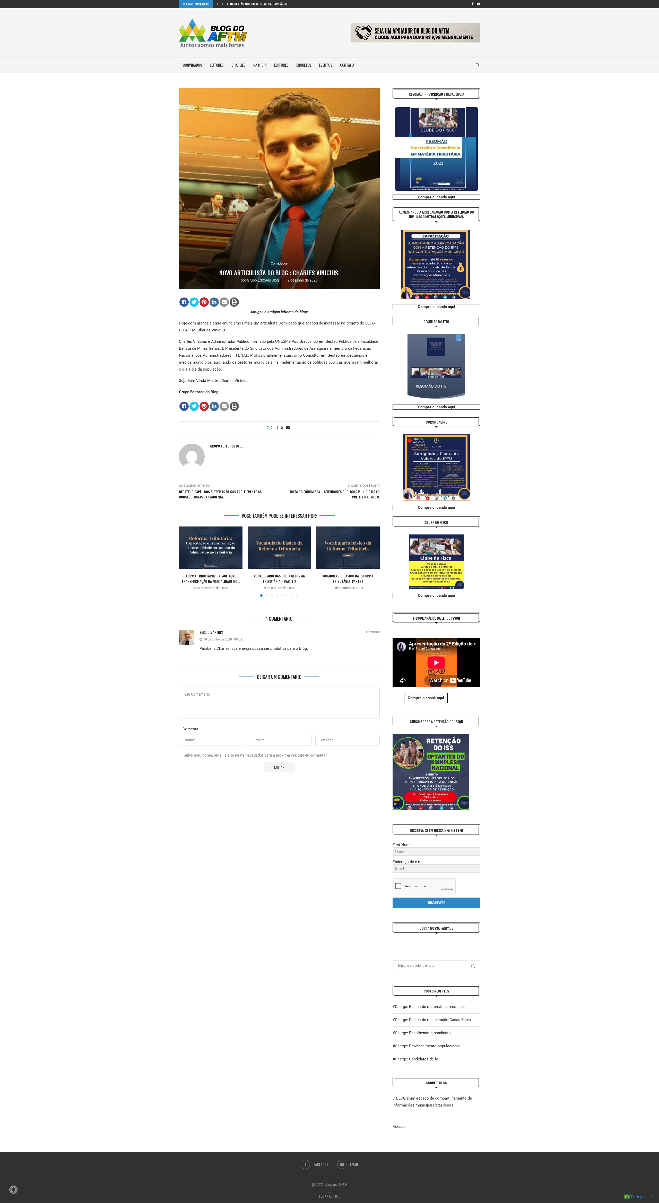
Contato (347, 65)
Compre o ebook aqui (426, 698)
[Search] (477, 65)
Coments (190, 729)
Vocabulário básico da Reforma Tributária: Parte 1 (348, 578)
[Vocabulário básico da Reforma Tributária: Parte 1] (348, 547)
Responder (373, 632)
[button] (217, 4)
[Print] (234, 302)
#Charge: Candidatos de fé (415, 1059)
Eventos (325, 65)
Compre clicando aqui (436, 197)
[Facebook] (472, 4)
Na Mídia (259, 65)
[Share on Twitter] (194, 302)
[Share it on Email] (224, 302)
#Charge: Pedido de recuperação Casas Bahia (432, 1019)
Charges (238, 65)
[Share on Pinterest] (204, 302)
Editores (281, 65)
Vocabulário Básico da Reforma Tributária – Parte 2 (279, 578)
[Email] (478, 4)
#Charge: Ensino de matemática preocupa (429, 1006)
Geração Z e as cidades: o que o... (249, 4)
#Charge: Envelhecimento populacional (426, 1046)
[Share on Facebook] (184, 302)
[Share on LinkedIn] (214, 302)
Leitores (217, 65)
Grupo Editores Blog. (263, 280)
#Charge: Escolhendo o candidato (422, 1033)
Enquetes (303, 65)
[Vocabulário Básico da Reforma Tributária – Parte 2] (279, 547)
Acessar (400, 1126)
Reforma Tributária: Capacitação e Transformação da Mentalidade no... (210, 578)
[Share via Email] (288, 427)
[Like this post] (271, 427)
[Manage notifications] (13, 1190)
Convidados (192, 65)
